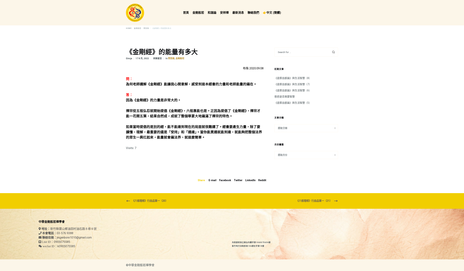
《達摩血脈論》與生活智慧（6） (292, 90)
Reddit (262, 180)
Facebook (225, 180)
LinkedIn (250, 180)
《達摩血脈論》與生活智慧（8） (292, 78)
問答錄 (171, 58)
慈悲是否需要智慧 (284, 96)
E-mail (212, 180)
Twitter (238, 180)
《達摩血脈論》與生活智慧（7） (292, 84)
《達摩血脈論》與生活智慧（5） (292, 102)
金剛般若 (180, 58)
